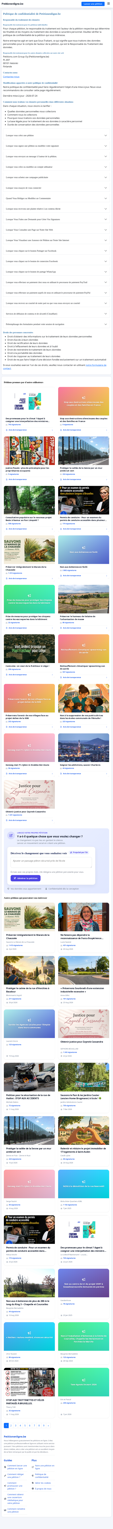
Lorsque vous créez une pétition (20, 135)
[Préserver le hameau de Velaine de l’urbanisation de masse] (83, 608)
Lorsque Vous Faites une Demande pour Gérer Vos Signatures (33, 219)
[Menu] (108, 4)
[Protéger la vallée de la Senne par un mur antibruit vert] (83, 459)
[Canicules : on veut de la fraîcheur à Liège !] (29, 656)
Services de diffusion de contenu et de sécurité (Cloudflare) (31, 314)
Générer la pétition (27, 878)
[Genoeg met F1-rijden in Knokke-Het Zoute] (29, 755)
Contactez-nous (11, 76)
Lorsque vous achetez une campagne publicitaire (27, 177)
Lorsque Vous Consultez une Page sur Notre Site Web (29, 230)
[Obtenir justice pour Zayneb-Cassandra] (29, 802)
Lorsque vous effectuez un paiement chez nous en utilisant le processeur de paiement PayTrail (46, 282)
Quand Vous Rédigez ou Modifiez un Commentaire (28, 198)
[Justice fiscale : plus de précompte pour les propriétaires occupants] (29, 459)
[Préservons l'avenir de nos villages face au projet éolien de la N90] (29, 707)
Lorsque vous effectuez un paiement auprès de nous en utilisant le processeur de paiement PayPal (48, 293)
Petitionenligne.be (12, 3)
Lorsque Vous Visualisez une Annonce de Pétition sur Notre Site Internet (37, 240)
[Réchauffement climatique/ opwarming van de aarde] (83, 657)
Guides (8, 1460)
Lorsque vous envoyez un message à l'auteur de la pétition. (31, 156)
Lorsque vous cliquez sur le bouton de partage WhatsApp (31, 272)
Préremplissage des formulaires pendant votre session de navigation (35, 324)
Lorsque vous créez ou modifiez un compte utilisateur (29, 167)
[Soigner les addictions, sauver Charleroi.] (83, 755)
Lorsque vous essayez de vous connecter (23, 188)
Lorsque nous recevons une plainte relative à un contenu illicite (33, 209)
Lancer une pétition (93, 4)
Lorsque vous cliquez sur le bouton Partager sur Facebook (31, 251)
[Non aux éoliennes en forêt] (83, 557)
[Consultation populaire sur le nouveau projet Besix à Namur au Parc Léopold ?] (29, 509)
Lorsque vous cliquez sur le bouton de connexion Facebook (32, 261)
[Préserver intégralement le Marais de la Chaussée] (29, 558)
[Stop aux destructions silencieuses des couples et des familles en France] (83, 410)
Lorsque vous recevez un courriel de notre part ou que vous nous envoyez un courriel (43, 303)
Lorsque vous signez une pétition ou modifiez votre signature (32, 146)
